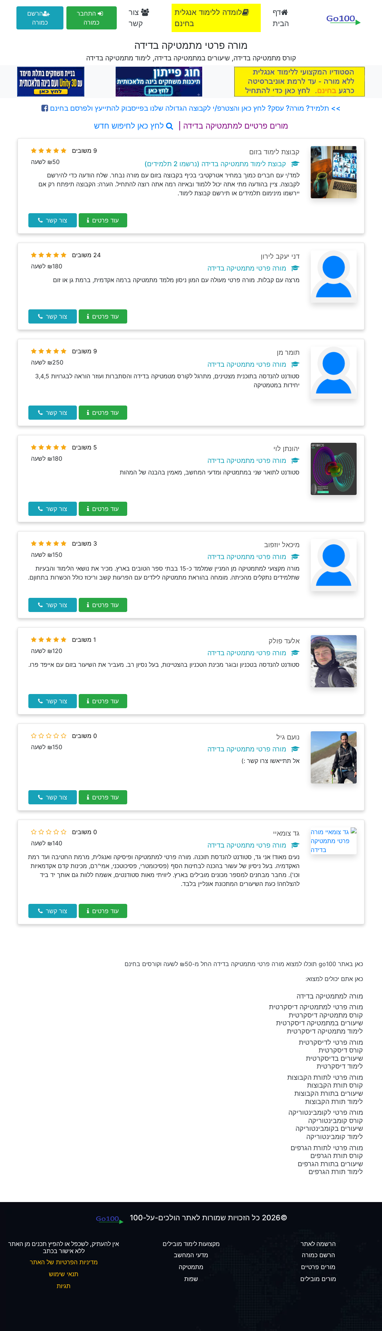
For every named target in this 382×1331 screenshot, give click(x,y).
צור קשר (136, 18)
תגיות (64, 1286)
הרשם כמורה (37, 18)
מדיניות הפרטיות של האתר (64, 1262)
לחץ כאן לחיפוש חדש (130, 125)
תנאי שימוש (63, 1274)
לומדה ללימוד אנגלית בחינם (208, 18)
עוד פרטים (105, 220)
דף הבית (281, 18)
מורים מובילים (318, 1279)
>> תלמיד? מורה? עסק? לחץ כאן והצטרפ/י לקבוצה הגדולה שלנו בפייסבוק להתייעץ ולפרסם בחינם (194, 108)
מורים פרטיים (318, 1267)
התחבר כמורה (88, 18)
